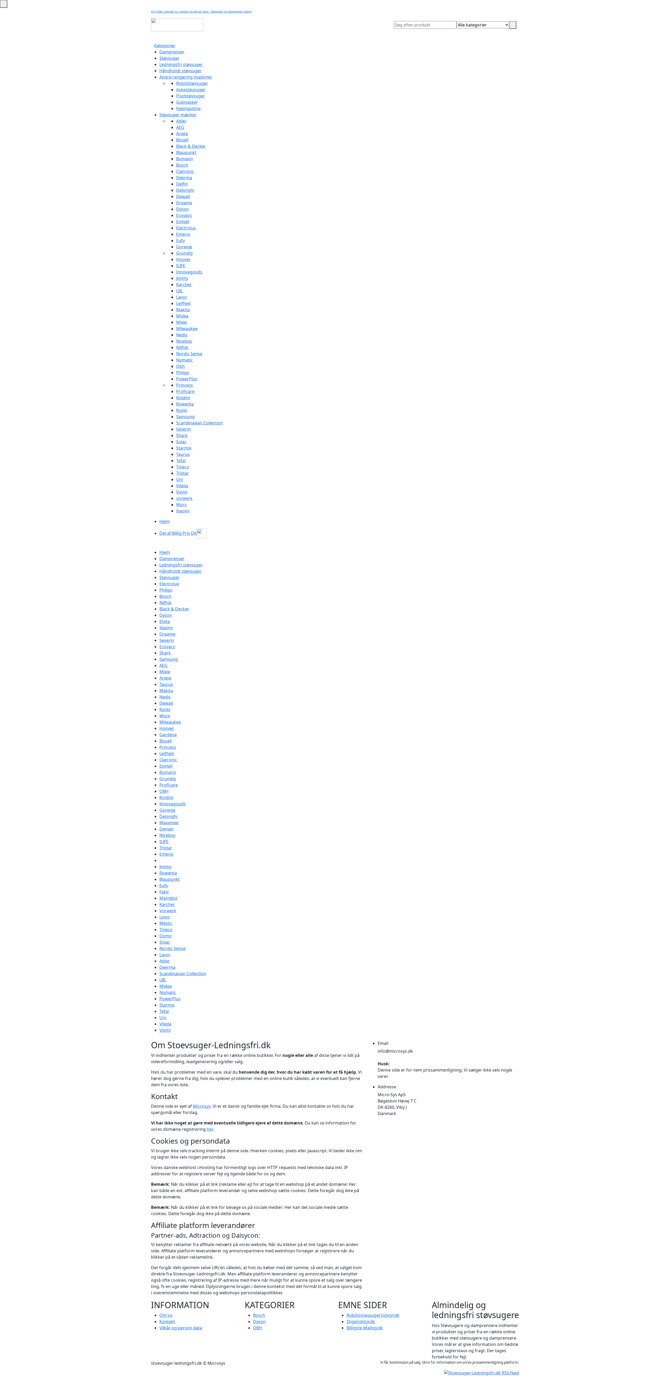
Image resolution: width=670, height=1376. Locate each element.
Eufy (180, 240)
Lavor (181, 297)
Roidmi (183, 398)
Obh (180, 366)
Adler (181, 121)
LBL (179, 291)
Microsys (202, 1106)
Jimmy (182, 278)
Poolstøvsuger (190, 96)
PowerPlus (186, 379)
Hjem (164, 521)
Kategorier (164, 45)
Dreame (184, 203)
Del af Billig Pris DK (178, 533)
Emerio (183, 234)
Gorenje (184, 247)
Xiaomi (182, 511)
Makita (183, 310)
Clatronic (185, 171)
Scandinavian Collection (199, 423)
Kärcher (184, 284)
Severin (183, 429)
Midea (182, 316)
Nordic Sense (189, 354)
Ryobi (181, 410)
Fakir (164, 892)
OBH (164, 791)
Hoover (183, 259)
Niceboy (184, 341)
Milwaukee (187, 328)
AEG (180, 127)
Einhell (182, 222)
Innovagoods (189, 272)
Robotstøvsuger (192, 83)
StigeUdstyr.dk (361, 1321)
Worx (181, 504)
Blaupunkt (186, 152)
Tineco (182, 467)
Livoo (164, 917)
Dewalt (183, 196)
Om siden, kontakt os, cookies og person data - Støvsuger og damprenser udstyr (201, 11)
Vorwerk (167, 911)
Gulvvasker (187, 102)
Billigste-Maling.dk (365, 1328)
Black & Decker (191, 146)
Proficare (185, 391)
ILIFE (180, 266)
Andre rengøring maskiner (185, 77)
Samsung (185, 416)
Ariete (182, 133)
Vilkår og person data (180, 1328)
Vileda (182, 486)
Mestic (165, 923)
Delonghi (185, 190)
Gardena (168, 735)
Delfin (182, 184)
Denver (166, 829)
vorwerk (184, 498)
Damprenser (172, 52)
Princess (184, 385)
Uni (179, 479)
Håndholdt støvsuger (180, 71)
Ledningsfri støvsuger (181, 64)
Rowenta (185, 404)
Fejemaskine (188, 108)
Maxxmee (168, 823)
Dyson (182, 209)
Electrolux (186, 228)
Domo (165, 936)
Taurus (183, 454)
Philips (182, 372)
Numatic (184, 360)
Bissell (182, 140)
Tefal (181, 460)
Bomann (184, 159)
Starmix (183, 448)
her (210, 1129)
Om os (165, 1315)
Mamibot (168, 898)
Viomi (181, 492)
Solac (181, 442)
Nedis (181, 335)
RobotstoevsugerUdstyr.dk (373, 1315)
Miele (181, 322)
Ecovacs (184, 215)
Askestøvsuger (190, 89)
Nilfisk (182, 347)
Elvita (164, 621)
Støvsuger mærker (178, 115)
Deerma (184, 178)
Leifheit (183, 303)
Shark (182, 435)
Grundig (184, 253)
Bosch (182, 165)
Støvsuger (169, 58)
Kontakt (167, 1321)
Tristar (182, 473)
